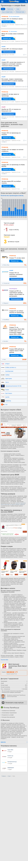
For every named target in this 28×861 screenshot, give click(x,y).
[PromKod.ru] (14, 1)
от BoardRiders (5, 319)
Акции (17, 9)
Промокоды (10, 9)
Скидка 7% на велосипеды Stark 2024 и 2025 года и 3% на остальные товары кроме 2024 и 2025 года (16, 331)
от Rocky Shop (5, 265)
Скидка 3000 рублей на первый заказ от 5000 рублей (16, 350)
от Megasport (5, 303)
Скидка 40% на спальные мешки (12, 49)
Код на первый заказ (7, 12)
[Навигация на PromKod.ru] (2, 1)
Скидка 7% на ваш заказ (17, 258)
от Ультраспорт (5, 283)
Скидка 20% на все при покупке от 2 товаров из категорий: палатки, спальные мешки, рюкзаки (13, 64)
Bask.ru (3, 742)
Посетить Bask (4, 659)
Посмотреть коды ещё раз (14, 702)
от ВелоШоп (5, 341)
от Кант (4, 359)
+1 (26, 24)
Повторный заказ (20, 12)
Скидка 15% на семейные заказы (12, 19)
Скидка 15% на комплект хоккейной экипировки (15, 274)
